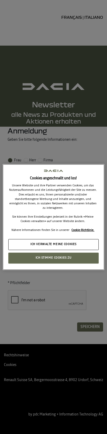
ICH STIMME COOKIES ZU (54, 257)
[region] (53, 217)
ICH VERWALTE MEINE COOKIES (53, 244)
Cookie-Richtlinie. (82, 230)
